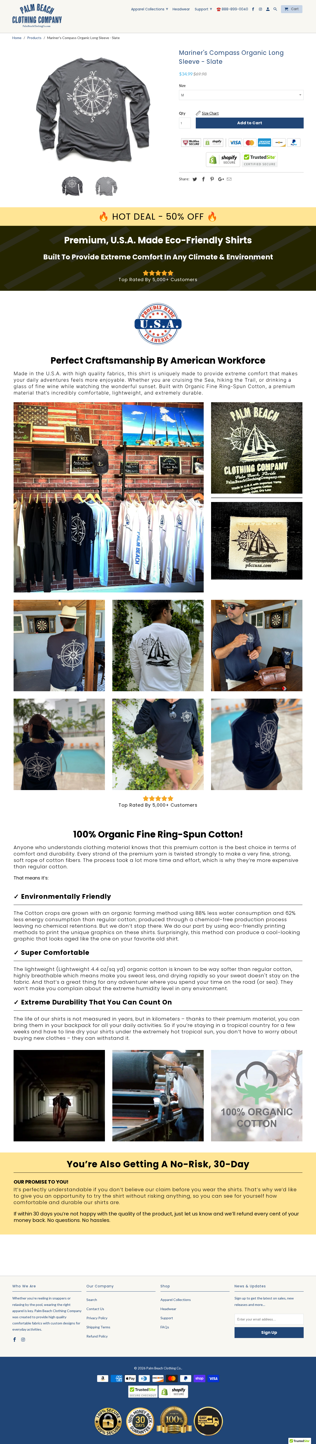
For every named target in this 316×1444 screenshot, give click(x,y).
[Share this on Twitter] (194, 179)
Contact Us (95, 1309)
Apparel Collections (149, 9)
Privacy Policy (96, 1318)
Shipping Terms (98, 1327)
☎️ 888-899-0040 (232, 9)
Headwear (181, 9)
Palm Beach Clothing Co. (163, 1368)
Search (91, 1300)
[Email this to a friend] (228, 179)
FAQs (164, 1327)
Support (203, 9)
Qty (182, 113)
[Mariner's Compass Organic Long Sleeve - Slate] (93, 109)
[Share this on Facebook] (203, 179)
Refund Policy (97, 1336)
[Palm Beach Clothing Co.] (37, 16)
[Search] (276, 10)
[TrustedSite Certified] (259, 159)
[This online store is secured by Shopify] (223, 166)
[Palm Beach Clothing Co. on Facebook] (253, 10)
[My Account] (268, 10)
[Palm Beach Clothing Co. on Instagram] (261, 10)
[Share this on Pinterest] (211, 179)
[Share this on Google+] (220, 179)
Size (182, 85)
